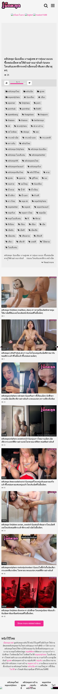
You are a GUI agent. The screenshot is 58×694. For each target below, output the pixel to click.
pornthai (26, 109)
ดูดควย (22, 178)
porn (38, 103)
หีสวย (37, 218)
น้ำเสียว (11, 195)
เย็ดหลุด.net (8, 643)
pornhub (11, 109)
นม (45, 178)
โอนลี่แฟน (12, 247)
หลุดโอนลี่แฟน (14, 218)
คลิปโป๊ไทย (34, 172)
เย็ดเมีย (34, 230)
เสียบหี (39, 236)
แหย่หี (33, 242)
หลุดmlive (46, 682)
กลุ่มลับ (39, 660)
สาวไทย (11, 201)
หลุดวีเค (11, 213)
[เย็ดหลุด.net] (11, 6)
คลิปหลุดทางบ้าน (30, 682)
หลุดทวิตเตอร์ (42, 207)
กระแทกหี (46, 138)
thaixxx (24, 120)
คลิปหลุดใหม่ (13, 91)
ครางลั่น (11, 143)
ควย (47, 172)
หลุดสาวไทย (26, 213)
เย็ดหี (22, 230)
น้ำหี (22, 190)
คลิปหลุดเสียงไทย (15, 172)
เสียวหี (21, 242)
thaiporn (44, 114)
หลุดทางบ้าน (33, 663)
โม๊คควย (46, 242)
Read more (49, 262)
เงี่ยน (22, 224)
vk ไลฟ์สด (12, 132)
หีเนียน (11, 224)
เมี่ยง (42, 97)
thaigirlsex (29, 114)
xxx (37, 132)
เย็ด (43, 224)
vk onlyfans (21, 126)
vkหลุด (26, 132)
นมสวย (11, 184)
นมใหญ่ (23, 184)
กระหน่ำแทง (30, 138)
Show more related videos (29, 623)
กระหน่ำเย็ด (13, 138)
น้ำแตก (24, 195)
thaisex (11, 120)
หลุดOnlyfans (40, 201)
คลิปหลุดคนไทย (31, 161)
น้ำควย (11, 190)
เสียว (10, 242)
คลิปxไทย (25, 143)
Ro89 (38, 109)
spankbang (13, 114)
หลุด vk (24, 201)
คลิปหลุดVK (13, 161)
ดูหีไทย (34, 178)
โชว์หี (12, 669)
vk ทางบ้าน (38, 126)
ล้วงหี (36, 195)
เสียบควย (25, 236)
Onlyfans (25, 103)
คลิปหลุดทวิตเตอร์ (16, 166)
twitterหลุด (39, 120)
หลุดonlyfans (14, 97)
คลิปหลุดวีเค (35, 166)
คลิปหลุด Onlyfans (16, 149)
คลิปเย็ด (29, 91)
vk (9, 126)
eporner (11, 103)
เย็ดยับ (11, 230)
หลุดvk (27, 207)
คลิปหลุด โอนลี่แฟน (16, 155)
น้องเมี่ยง (30, 97)
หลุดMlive (30, 651)
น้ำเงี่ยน (34, 190)
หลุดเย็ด (42, 213)
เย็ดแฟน (11, 236)
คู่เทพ (41, 91)
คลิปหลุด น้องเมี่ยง (38, 149)
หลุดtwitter (13, 207)
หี (28, 218)
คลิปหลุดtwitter (38, 155)
